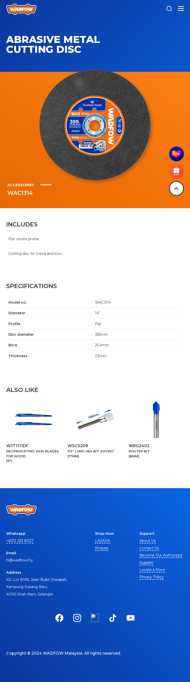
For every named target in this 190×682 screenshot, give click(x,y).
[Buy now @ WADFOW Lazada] (176, 160)
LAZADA (102, 540)
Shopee (101, 548)
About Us (148, 540)
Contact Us (149, 548)
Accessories (20, 185)
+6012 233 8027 (19, 540)
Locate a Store (152, 570)
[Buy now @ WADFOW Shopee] (176, 177)
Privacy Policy (152, 577)
